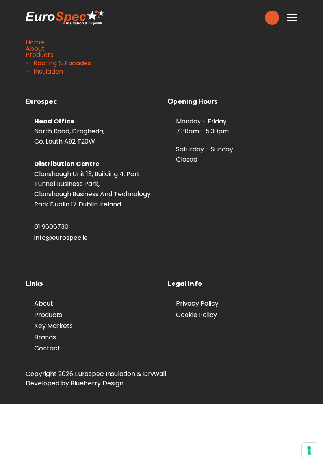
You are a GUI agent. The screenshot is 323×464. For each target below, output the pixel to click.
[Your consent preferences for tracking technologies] (309, 450)
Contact (47, 348)
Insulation (48, 71)
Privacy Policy (197, 303)
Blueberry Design (97, 383)
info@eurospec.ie (61, 237)
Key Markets (53, 325)
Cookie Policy (196, 314)
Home (35, 42)
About (35, 49)
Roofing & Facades (62, 63)
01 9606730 (51, 226)
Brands (45, 337)
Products (40, 55)
